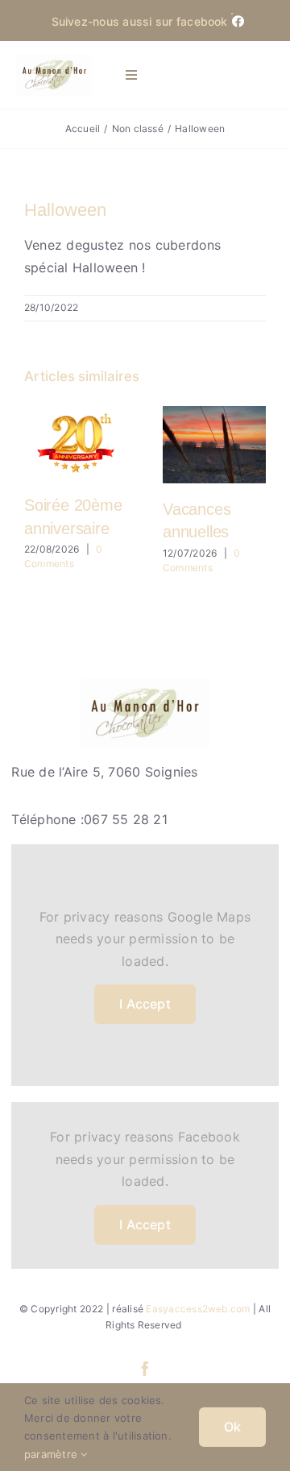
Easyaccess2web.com (198, 1309)
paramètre (52, 1454)
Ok (232, 1427)
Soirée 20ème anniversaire (75, 442)
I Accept (145, 1004)
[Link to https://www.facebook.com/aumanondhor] (232, 14)
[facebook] (145, 1368)
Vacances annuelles (214, 444)
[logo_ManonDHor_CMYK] (54, 60)
